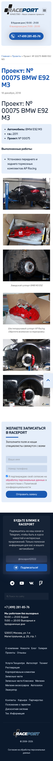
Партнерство (36, 700)
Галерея (42, 648)
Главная (5, 56)
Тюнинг (43, 663)
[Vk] (31, 583)
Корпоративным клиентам (20, 672)
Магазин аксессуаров (17, 685)
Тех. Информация (14, 713)
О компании (11, 648)
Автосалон (36, 685)
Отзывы (21, 652)
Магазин (39, 680)
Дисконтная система (16, 709)
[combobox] (26, 596)
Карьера (22, 700)
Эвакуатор (11, 689)
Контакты (10, 700)
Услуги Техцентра (15, 663)
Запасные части (14, 676)
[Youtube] (21, 583)
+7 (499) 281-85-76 (16, 607)
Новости (24, 648)
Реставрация (12, 667)
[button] (44, 10)
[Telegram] (12, 583)
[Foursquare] (41, 583)
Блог (34, 648)
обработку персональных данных (25, 479)
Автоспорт (32, 663)
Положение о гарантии (17, 704)
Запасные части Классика (19, 680)
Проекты (16, 56)
